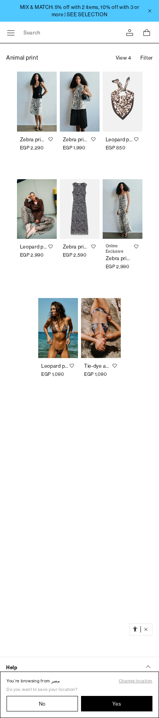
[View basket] (146, 32)
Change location (136, 681)
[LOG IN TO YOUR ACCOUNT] (129, 32)
